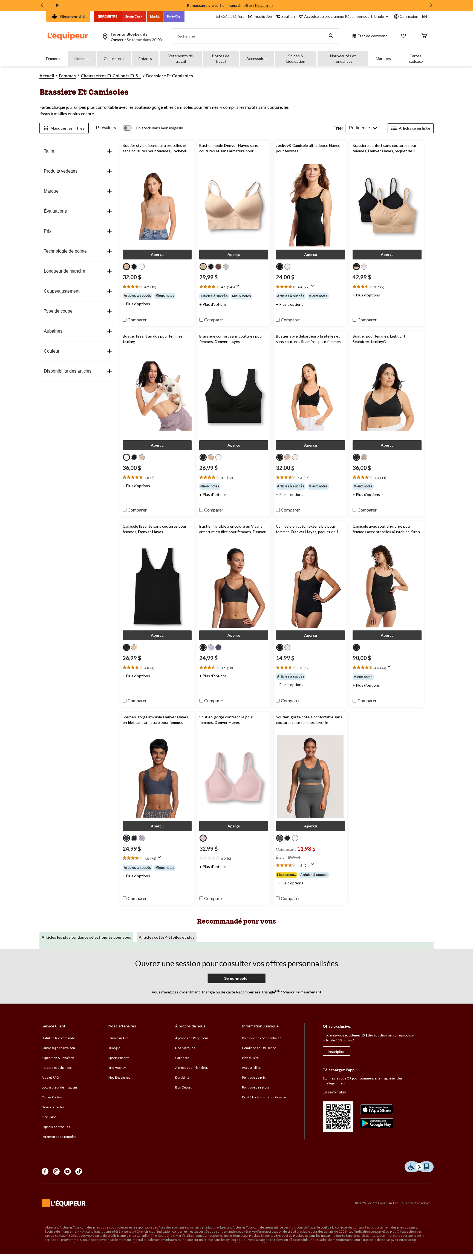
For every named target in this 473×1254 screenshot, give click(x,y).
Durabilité (182, 1077)
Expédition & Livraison (58, 1058)
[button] (331, 36)
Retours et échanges (57, 1068)
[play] (57, 5)
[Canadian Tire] (107, 16)
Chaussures (114, 58)
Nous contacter (53, 1107)
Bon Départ (183, 1087)
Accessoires (256, 58)
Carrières (182, 1058)
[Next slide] (431, 5)
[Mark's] (155, 16)
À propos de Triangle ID (191, 1068)
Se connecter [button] (236, 978)
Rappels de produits (56, 1127)
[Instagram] (56, 1171)
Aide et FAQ (50, 1077)
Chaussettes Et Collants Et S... (111, 75)
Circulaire (49, 1117)
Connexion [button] (409, 16)
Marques (383, 58)
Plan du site (250, 1058)
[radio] (126, 266)
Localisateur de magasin (59, 1087)
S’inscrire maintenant (302, 992)
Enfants (145, 58)
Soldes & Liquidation (295, 58)
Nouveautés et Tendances (343, 58)
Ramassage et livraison (58, 1048)
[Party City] (173, 16)
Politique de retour (256, 1087)
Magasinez (264, 5)
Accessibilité (251, 1068)
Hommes (82, 58)
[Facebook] (45, 1171)
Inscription (336, 1051)
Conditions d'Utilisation (259, 1048)
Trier (338, 127)
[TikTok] (78, 1171)
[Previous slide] (42, 5)
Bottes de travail (220, 58)
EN (424, 16)
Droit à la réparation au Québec (264, 1097)
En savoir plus (334, 1092)
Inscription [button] (262, 16)
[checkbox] (135, 319)
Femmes (53, 58)
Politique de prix (254, 1077)
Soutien (288, 16)
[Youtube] (67, 1171)
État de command (373, 35)
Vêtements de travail (180, 58)
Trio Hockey (117, 1068)
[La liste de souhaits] (403, 36)
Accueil (46, 75)
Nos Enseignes (119, 1077)
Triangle (114, 1048)
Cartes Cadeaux (53, 1097)
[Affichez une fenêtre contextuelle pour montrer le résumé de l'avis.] (239, 287)
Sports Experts (118, 1058)
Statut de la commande (58, 1038)
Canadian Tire (118, 1038)
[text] (157, 287)
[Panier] (424, 36)
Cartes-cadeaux (416, 58)
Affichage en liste (414, 128)
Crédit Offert (232, 16)
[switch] (153, 128)
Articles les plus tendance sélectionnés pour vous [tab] (86, 937)
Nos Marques (185, 1048)
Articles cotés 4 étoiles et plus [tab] (166, 937)
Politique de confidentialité (261, 1038)
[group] (157, 295)
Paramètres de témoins (59, 1137)
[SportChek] (134, 16)
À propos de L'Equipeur (191, 1038)
